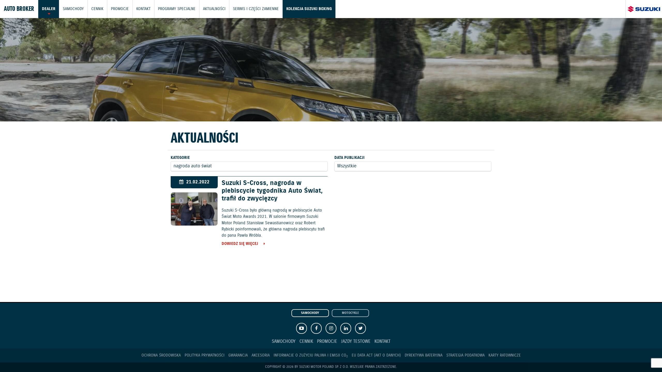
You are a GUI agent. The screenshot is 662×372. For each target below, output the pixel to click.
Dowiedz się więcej (240, 244)
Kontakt (143, 9)
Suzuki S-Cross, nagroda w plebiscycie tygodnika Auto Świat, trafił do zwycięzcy (272, 191)
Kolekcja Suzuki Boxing (309, 9)
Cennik (97, 9)
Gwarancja (238, 355)
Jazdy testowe (356, 342)
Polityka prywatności (204, 355)
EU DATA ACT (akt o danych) (376, 355)
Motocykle (350, 313)
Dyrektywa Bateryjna (423, 355)
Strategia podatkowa (465, 355)
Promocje (120, 9)
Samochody (73, 9)
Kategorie (180, 157)
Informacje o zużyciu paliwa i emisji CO (311, 355)
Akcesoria (261, 355)
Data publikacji (349, 157)
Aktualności (214, 9)
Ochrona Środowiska (161, 355)
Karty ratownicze (504, 355)
